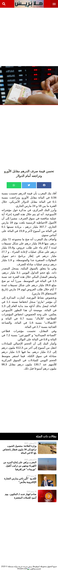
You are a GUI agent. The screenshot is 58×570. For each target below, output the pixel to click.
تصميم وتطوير (35, 569)
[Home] (29, 4)
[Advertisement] (29, 37)
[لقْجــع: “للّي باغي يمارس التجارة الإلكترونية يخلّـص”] (29, 480)
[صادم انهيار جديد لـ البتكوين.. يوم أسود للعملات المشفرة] (29, 496)
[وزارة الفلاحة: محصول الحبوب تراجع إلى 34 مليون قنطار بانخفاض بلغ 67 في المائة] (29, 448)
